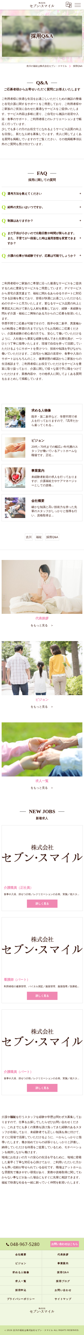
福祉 (39, 537)
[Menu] (77, 4)
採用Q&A (52, 537)
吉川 (29, 537)
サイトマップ (63, 1298)
